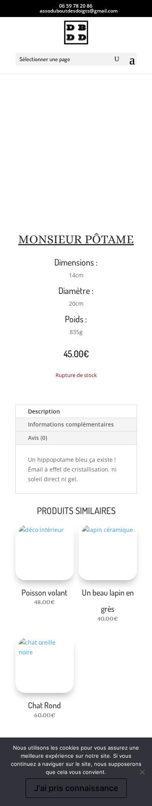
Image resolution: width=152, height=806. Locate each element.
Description (44, 411)
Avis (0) (37, 438)
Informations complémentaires (71, 424)
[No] (142, 772)
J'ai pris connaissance (76, 788)
